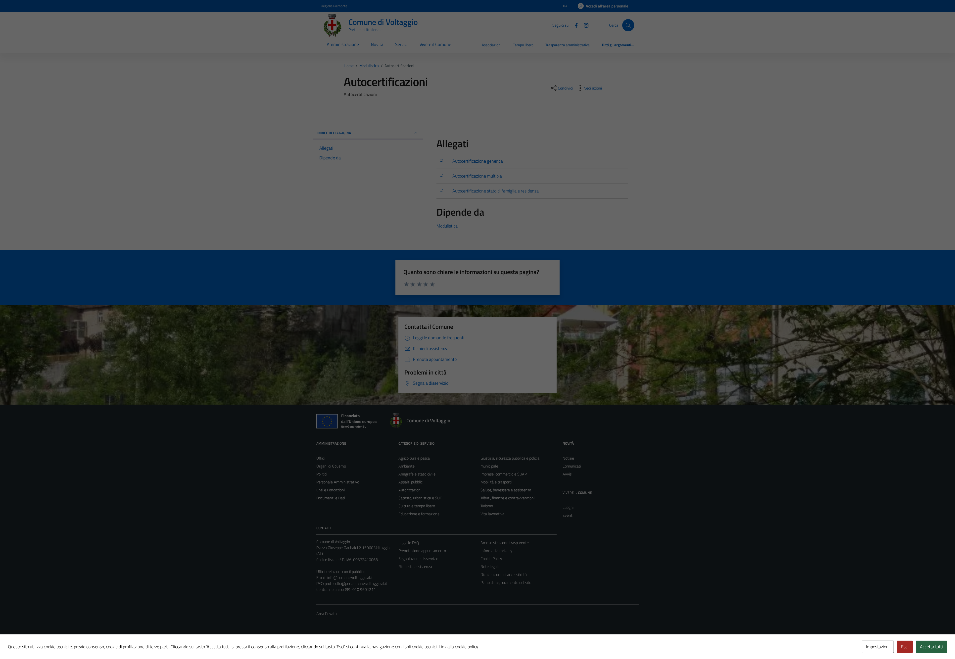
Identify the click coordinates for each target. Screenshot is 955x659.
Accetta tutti (931, 646)
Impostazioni (878, 646)
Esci (904, 646)
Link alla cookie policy (458, 646)
